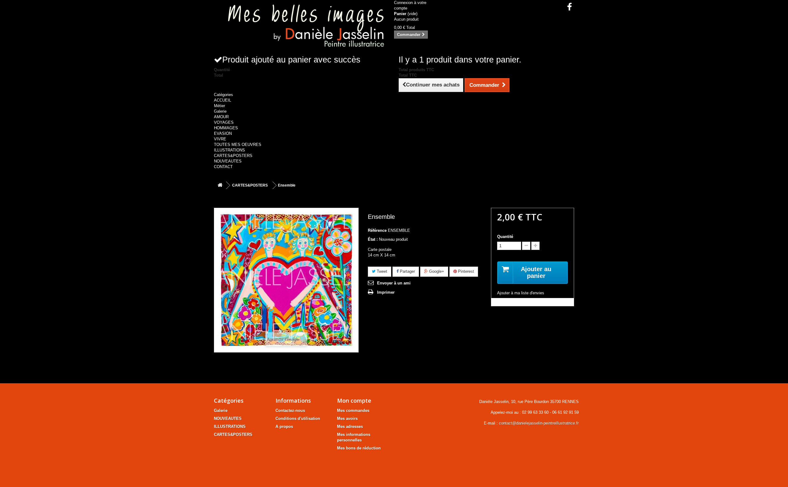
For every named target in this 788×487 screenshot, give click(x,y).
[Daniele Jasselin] (301, 27)
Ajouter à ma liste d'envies (520, 293)
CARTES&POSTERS (233, 155)
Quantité (505, 236)
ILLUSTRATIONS (229, 150)
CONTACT (223, 166)
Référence (377, 230)
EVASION (223, 133)
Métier (219, 105)
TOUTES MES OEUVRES (237, 144)
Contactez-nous (290, 410)
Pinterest (465, 271)
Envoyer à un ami (394, 283)
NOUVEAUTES (228, 161)
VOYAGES (224, 122)
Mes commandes (353, 410)
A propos (284, 426)
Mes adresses (350, 426)
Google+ (436, 271)
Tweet (381, 271)
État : (373, 239)
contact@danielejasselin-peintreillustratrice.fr (539, 423)
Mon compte (354, 400)
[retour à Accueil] (220, 185)
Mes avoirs (347, 418)
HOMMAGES (226, 128)
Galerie (220, 111)
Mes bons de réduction (359, 448)
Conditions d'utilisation (297, 418)
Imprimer (386, 292)
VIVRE (220, 139)
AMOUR (221, 117)
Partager (407, 271)
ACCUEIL (222, 100)
